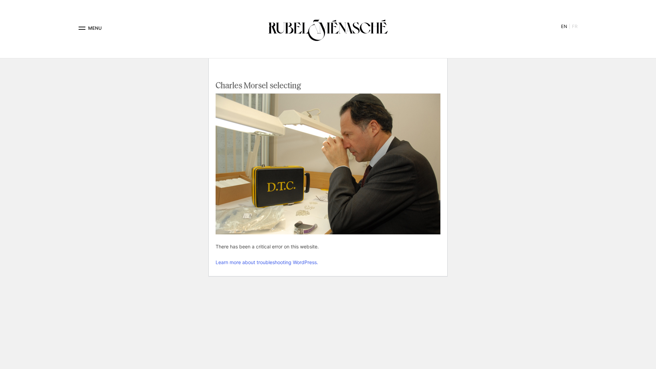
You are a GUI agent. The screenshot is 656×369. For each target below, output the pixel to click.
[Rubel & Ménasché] (328, 28)
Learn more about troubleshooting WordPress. (267, 262)
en (564, 26)
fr (574, 26)
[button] (82, 28)
